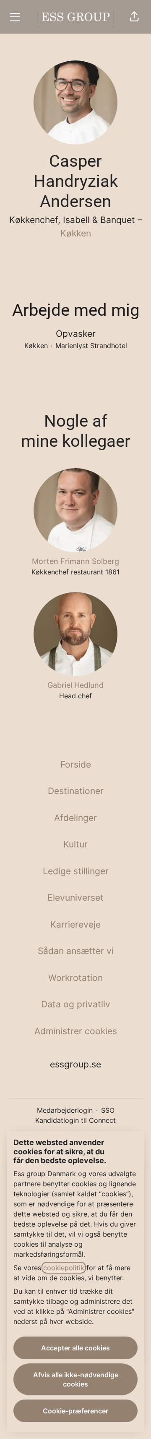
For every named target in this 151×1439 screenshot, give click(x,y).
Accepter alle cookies (75, 1348)
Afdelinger (75, 818)
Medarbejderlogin (65, 1110)
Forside (75, 764)
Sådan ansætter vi (76, 951)
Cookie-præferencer (75, 1411)
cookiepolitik (63, 1267)
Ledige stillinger (76, 871)
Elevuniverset (75, 897)
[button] (134, 17)
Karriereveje (75, 924)
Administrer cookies (75, 1031)
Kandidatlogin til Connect (75, 1120)
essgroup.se (75, 1064)
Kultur (75, 844)
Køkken (75, 233)
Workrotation (75, 977)
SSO (108, 1110)
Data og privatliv (75, 1004)
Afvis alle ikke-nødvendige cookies (75, 1379)
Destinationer (76, 791)
